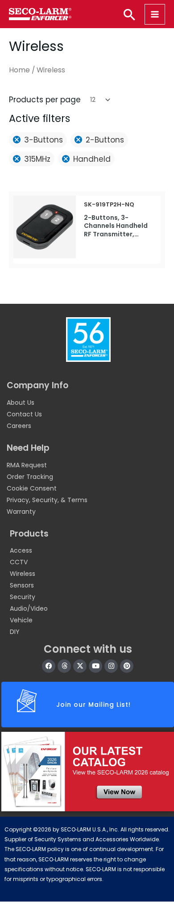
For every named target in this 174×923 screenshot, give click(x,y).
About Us (20, 402)
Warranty (21, 511)
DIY (15, 631)
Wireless (22, 573)
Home (19, 70)
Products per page (45, 99)
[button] (129, 14)
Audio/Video (29, 608)
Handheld (92, 159)
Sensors (22, 585)
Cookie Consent (32, 488)
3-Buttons (43, 139)
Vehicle (21, 620)
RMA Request (27, 465)
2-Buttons (105, 139)
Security (22, 596)
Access (21, 550)
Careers (19, 425)
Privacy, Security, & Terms (47, 499)
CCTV (19, 562)
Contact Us (24, 414)
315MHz (37, 159)
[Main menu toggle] (155, 14)
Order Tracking (30, 476)
